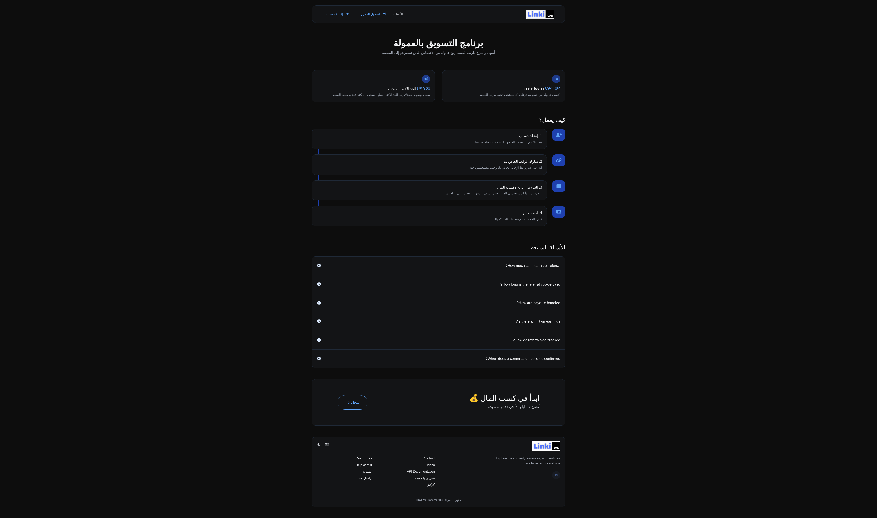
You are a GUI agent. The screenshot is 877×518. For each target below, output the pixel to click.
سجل (354, 402)
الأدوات (398, 14)
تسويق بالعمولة (425, 478)
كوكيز (431, 484)
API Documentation (421, 471)
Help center (364, 465)
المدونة (367, 471)
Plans (431, 465)
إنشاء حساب (335, 14)
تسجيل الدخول (370, 14)
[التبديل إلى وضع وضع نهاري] (319, 444)
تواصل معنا (364, 478)
